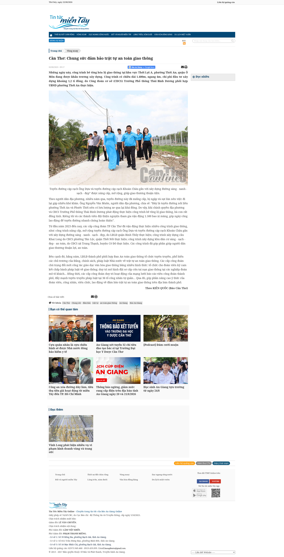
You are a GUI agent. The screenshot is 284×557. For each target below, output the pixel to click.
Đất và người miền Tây (121, 35)
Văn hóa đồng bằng (163, 35)
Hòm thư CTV (203, 463)
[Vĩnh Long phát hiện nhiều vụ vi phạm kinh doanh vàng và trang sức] (71, 429)
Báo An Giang (136, 303)
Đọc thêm (56, 409)
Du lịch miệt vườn (183, 35)
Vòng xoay (82, 35)
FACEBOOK (203, 481)
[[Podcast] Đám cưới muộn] (165, 328)
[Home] (51, 34)
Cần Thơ (66, 303)
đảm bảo (87, 303)
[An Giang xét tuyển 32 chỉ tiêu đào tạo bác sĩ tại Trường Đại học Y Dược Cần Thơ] (118, 328)
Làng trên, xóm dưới (142, 35)
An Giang (123, 303)
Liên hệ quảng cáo (226, 2)
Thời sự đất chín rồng (64, 35)
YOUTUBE (215, 481)
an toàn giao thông (108, 303)
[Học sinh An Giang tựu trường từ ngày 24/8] (165, 371)
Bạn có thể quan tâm (64, 309)
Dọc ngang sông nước (99, 35)
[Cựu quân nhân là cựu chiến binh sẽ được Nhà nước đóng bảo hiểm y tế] (71, 328)
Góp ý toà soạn (221, 463)
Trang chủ (56, 50)
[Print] (185, 67)
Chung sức (76, 303)
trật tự (95, 303)
